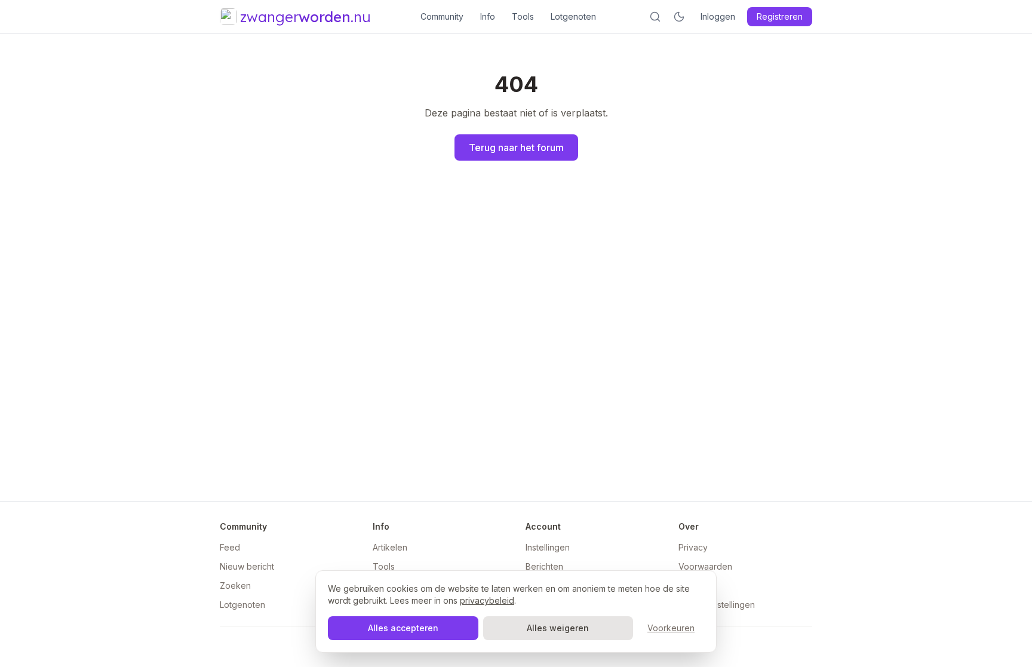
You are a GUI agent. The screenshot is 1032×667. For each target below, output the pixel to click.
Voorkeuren (671, 628)
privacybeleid (487, 600)
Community (441, 16)
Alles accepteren (403, 628)
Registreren (780, 16)
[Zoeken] (655, 16)
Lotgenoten (573, 16)
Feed (230, 547)
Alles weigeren (558, 628)
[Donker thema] (679, 16)
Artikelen (390, 547)
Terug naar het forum (516, 147)
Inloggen (718, 16)
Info (487, 16)
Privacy (693, 547)
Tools (523, 16)
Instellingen (548, 547)
